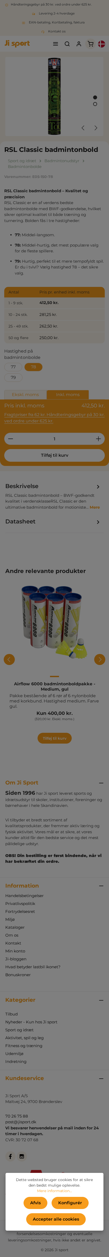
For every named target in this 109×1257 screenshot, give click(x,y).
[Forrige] (83, 127)
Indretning (15, 1061)
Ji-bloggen (15, 958)
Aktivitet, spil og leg (24, 1037)
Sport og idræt (19, 1029)
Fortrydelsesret (20, 911)
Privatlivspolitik (20, 903)
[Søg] (67, 43)
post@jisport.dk (20, 1121)
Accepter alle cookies (56, 1219)
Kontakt (13, 943)
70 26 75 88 (16, 1116)
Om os (11, 935)
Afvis (35, 1202)
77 (13, 366)
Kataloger (15, 927)
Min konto (15, 950)
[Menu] (55, 43)
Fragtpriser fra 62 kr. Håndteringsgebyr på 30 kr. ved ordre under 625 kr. (54, 417)
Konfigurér (70, 1202)
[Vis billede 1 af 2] (95, 97)
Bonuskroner (18, 974)
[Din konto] (79, 43)
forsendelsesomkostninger (41, 1233)
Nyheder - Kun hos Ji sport (31, 1021)
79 (13, 377)
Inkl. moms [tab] (68, 394)
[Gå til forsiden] (17, 44)
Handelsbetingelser (24, 895)
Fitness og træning (23, 1045)
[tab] (53, 496)
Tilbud (11, 1014)
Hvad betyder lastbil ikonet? (33, 966)
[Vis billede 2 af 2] (95, 104)
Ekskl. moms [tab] (25, 394)
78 (33, 366)
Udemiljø (14, 1053)
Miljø (10, 919)
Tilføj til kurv (54, 455)
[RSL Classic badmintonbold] (54, 96)
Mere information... (54, 1190)
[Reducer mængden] (10, 439)
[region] (54, 96)
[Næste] (95, 127)
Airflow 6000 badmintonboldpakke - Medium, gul (54, 686)
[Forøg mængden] (98, 439)
